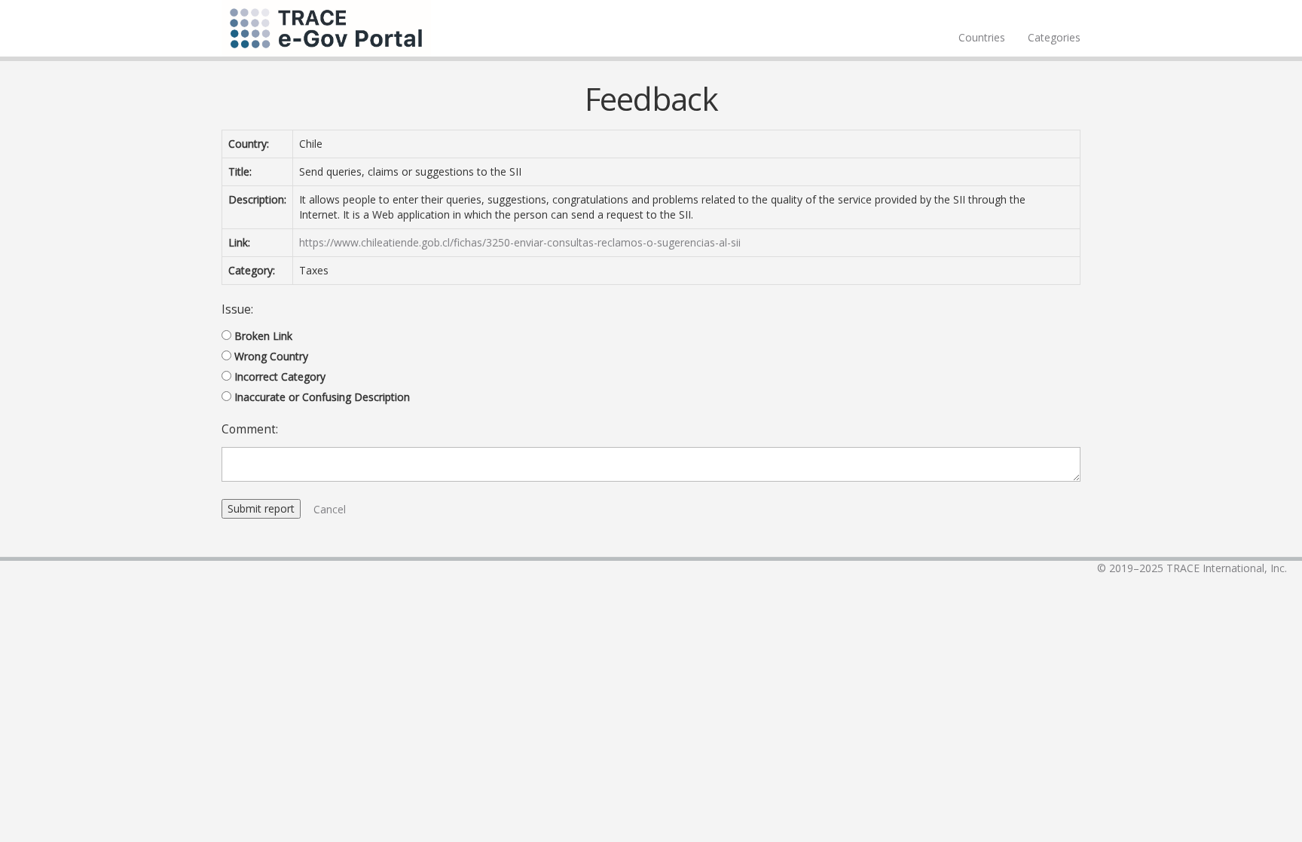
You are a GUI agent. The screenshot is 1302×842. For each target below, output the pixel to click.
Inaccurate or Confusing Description (322, 397)
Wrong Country (271, 356)
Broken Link (263, 336)
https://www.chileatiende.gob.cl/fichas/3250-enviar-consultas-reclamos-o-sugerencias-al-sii (520, 242)
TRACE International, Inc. (1226, 568)
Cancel (329, 509)
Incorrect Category (280, 376)
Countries (981, 37)
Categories (1054, 37)
